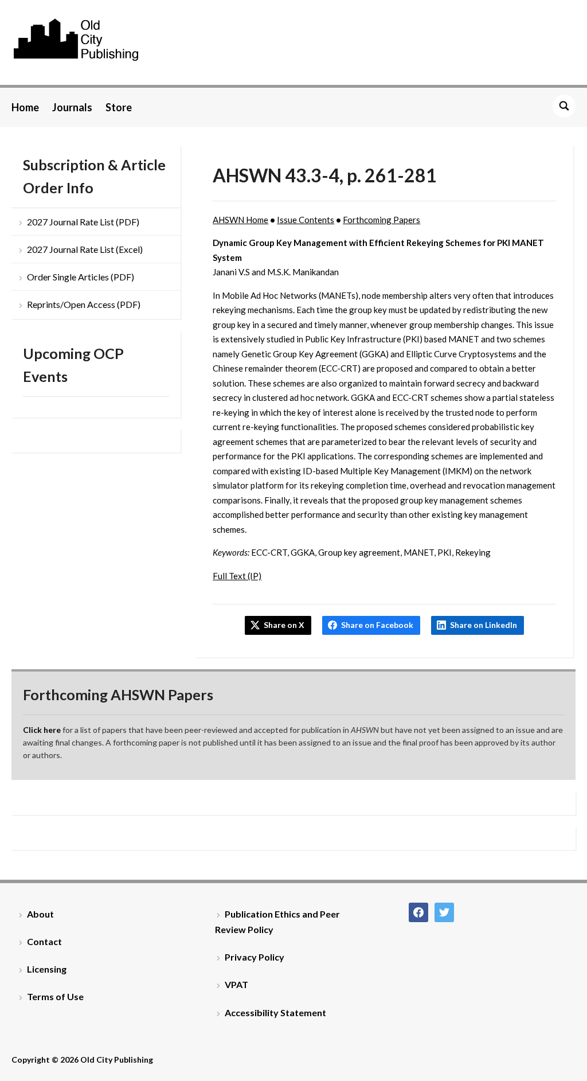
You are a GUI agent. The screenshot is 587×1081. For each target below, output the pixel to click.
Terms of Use (55, 996)
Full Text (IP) (237, 576)
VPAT (236, 984)
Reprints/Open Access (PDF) (83, 304)
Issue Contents (305, 219)
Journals (72, 107)
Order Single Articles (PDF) (80, 276)
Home (25, 107)
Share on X (284, 625)
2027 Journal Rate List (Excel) (85, 249)
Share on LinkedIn (483, 625)
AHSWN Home (240, 219)
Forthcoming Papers (381, 219)
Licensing (46, 968)
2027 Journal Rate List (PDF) (83, 221)
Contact (44, 941)
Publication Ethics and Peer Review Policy (277, 921)
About (40, 913)
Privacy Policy (254, 956)
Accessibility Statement (275, 1012)
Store (118, 107)
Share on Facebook (377, 625)
